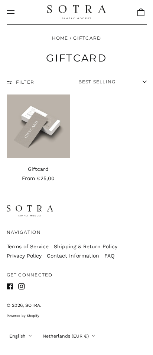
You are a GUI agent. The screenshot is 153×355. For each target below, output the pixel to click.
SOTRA (32, 305)
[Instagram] (21, 286)
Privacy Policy (24, 256)
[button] (141, 12)
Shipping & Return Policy (85, 246)
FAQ (109, 256)
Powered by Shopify (23, 316)
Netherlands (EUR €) (66, 336)
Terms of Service (28, 246)
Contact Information (73, 256)
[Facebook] (10, 286)
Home (60, 38)
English (18, 336)
